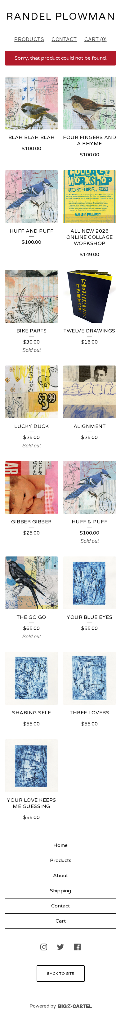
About (60, 876)
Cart (61, 921)
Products (29, 39)
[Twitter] (60, 947)
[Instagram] (43, 947)
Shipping (60, 891)
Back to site (60, 973)
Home (60, 845)
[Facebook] (77, 947)
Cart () (95, 39)
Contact (64, 39)
